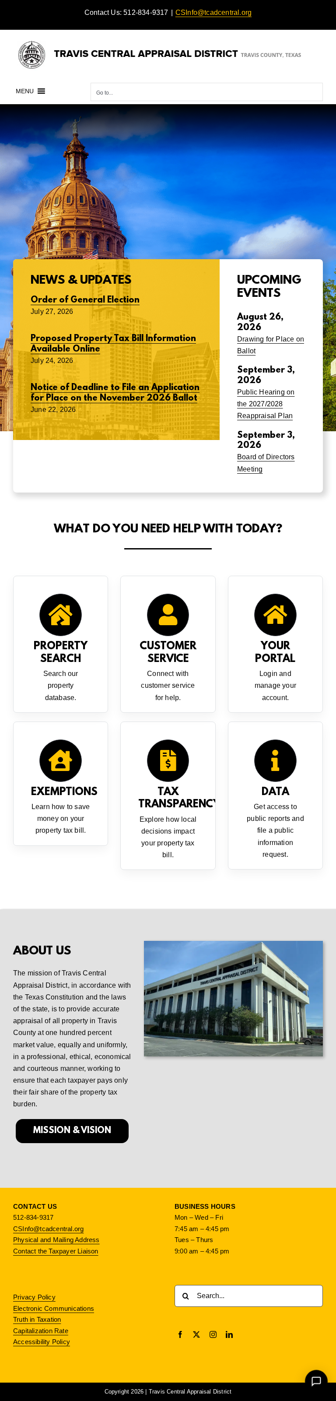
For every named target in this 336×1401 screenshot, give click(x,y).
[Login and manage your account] (275, 644)
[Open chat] (316, 1381)
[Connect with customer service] (167, 644)
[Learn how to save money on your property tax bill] (60, 784)
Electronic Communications (53, 1308)
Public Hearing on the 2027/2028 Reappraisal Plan (265, 403)
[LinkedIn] (229, 1334)
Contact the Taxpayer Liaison (55, 1251)
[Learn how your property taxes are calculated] (167, 796)
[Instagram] (213, 1334)
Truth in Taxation (37, 1319)
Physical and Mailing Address (56, 1239)
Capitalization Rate (40, 1330)
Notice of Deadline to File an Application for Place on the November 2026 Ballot (115, 393)
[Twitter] (196, 1334)
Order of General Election (85, 300)
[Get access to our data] (275, 795)
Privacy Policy (34, 1297)
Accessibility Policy (41, 1341)
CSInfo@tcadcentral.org (213, 12)
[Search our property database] (60, 644)
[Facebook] (180, 1334)
